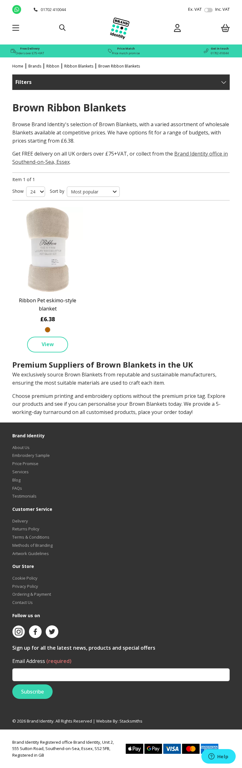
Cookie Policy (24, 578)
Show (18, 191)
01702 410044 (220, 53)
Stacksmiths (130, 721)
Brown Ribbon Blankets (119, 66)
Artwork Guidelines (30, 553)
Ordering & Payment (31, 594)
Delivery (20, 521)
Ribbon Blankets (78, 66)
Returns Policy (25, 529)
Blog (16, 480)
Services (20, 472)
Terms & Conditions (30, 537)
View (48, 344)
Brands (34, 66)
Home (17, 66)
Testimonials (24, 496)
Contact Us (22, 602)
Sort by (57, 191)
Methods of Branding (32, 545)
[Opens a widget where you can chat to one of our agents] (218, 757)
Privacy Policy (25, 586)
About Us (21, 447)
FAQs (17, 488)
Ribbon (52, 66)
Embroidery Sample (31, 455)
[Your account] (177, 29)
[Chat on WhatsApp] (21, 9)
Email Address (42, 661)
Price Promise (25, 463)
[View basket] (225, 29)
